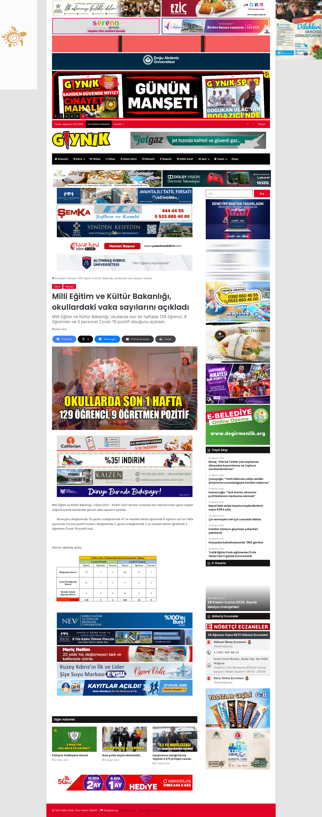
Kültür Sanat (186, 158)
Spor (204, 158)
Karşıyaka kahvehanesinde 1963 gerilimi (136, 124)
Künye (261, 124)
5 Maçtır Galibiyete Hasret (70, 755)
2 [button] (60, 116)
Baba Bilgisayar (127, 810)
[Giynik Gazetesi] (81, 140)
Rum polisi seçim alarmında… (122, 755)
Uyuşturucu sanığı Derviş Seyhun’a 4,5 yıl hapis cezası (172, 757)
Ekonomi (149, 158)
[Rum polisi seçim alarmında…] (124, 739)
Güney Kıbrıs (129, 158)
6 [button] (83, 116)
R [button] (77, 116)
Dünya (111, 158)
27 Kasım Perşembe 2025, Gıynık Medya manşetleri (235, 604)
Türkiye (96, 158)
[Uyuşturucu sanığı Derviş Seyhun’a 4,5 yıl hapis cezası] (175, 739)
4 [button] (72, 116)
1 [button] (55, 116)
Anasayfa (62, 158)
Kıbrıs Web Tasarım (149, 810)
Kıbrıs (78, 158)
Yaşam (220, 158)
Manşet (72, 278)
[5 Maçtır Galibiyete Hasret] (74, 739)
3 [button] (66, 116)
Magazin (167, 158)
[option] (238, 590)
